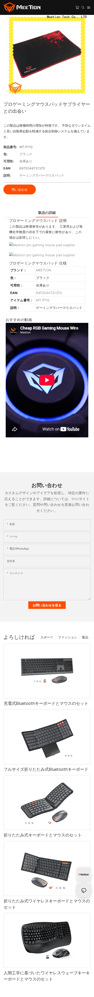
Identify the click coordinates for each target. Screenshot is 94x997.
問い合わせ (20, 189)
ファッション (67, 637)
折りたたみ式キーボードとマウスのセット (43, 835)
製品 (85, 637)
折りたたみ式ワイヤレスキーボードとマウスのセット (47, 904)
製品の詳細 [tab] (47, 212)
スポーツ (46, 637)
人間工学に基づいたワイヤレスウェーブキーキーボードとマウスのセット (47, 975)
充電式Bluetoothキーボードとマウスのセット (46, 703)
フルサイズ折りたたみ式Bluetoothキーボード (46, 769)
